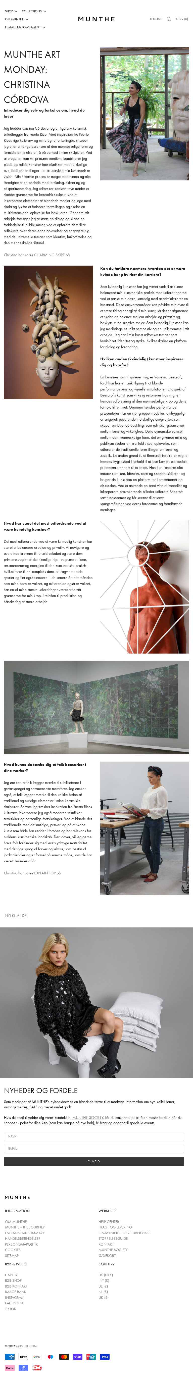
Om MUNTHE (16, 1221)
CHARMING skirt (49, 255)
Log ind (156, 19)
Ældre (23, 915)
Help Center (109, 1221)
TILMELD (94, 1161)
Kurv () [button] (181, 19)
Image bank (15, 1291)
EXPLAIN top (45, 873)
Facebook (14, 1303)
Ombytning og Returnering (124, 1232)
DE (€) (103, 1286)
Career (11, 1274)
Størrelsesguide (113, 1238)
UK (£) (104, 1297)
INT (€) (104, 1280)
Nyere (10, 915)
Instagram (14, 1297)
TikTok (10, 1308)
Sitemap (12, 1255)
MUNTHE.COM (26, 1346)
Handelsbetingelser (22, 1238)
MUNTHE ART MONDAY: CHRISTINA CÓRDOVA (32, 77)
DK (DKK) (106, 1274)
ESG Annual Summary (25, 1232)
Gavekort (107, 1255)
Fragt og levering (115, 1227)
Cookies (13, 1249)
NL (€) (103, 1291)
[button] (168, 19)
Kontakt (106, 1244)
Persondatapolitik (21, 1244)
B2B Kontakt (16, 1286)
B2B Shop (13, 1280)
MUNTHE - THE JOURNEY (25, 1227)
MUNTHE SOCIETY (87, 1117)
